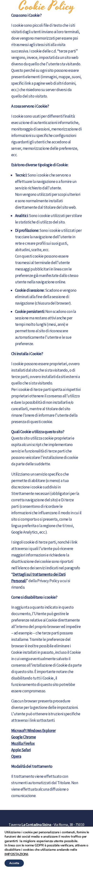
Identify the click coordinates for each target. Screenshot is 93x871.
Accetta (14, 863)
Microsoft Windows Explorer (33, 730)
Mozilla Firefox (23, 743)
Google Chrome (23, 737)
